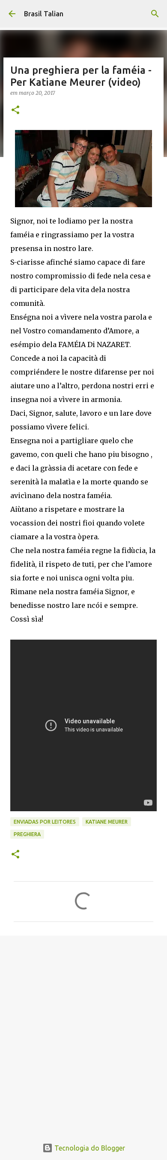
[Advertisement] (83, 1032)
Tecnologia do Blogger (89, 1148)
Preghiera (27, 834)
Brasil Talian (43, 14)
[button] (15, 110)
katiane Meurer (107, 822)
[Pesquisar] (155, 13)
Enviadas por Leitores (45, 822)
